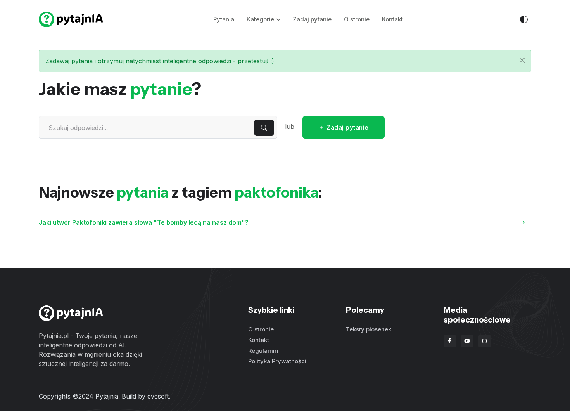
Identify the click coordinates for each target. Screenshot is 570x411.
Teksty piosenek (368, 329)
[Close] (522, 60)
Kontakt (392, 19)
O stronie (357, 19)
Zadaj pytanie (312, 19)
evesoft (158, 396)
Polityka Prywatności (277, 361)
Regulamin (263, 350)
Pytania (223, 19)
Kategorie (260, 19)
